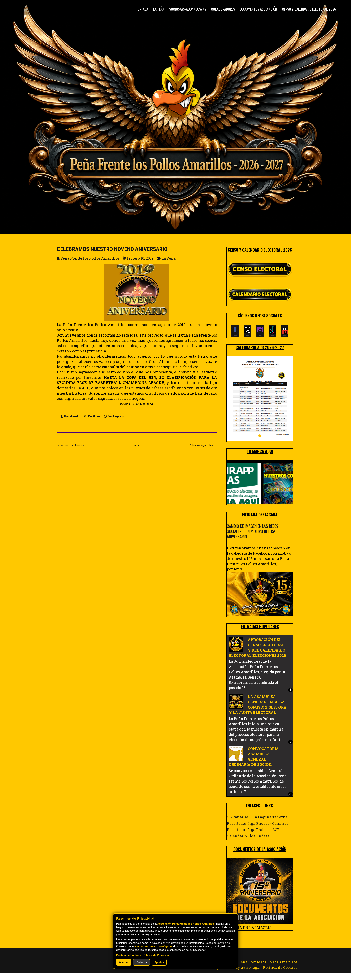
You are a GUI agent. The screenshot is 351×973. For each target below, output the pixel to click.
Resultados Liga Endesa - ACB (253, 829)
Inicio (136, 445)
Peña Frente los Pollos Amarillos (267, 962)
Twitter (93, 416)
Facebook (71, 416)
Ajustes (159, 962)
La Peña (158, 9)
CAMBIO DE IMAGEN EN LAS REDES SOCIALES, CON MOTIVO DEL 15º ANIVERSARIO (252, 531)
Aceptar (124, 962)
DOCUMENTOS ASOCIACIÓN (258, 9)
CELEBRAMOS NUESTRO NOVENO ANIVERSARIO (112, 249)
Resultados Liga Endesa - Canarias (257, 823)
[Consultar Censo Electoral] (260, 269)
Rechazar (141, 962)
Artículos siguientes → (203, 445)
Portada (141, 9)
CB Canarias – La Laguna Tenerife (257, 817)
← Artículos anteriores (71, 445)
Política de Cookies (280, 967)
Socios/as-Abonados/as (187, 9)
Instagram (115, 416)
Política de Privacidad (156, 955)
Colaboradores (223, 9)
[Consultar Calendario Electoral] (260, 295)
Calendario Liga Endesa (248, 835)
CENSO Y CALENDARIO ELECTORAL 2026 (309, 9)
